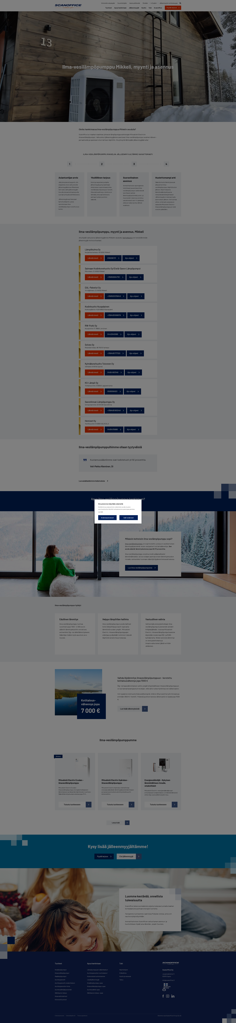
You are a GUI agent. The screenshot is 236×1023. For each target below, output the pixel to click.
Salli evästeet (129, 518)
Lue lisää (100, 512)
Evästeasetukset (107, 518)
